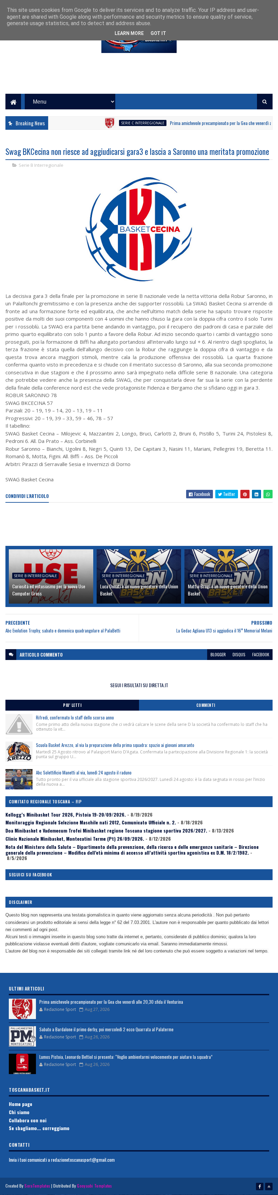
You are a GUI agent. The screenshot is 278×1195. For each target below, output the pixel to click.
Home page (20, 1103)
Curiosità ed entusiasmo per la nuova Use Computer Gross (48, 590)
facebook (260, 654)
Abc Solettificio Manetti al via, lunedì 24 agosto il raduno (84, 772)
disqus (239, 654)
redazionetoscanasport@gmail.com (83, 1159)
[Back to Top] (269, 1186)
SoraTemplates (37, 1186)
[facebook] (259, 1186)
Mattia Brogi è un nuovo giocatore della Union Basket (227, 590)
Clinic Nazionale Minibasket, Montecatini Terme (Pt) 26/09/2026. (74, 838)
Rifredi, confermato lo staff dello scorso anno (75, 717)
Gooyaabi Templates (94, 1186)
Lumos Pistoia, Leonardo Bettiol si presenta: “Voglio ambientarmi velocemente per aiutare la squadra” (126, 1056)
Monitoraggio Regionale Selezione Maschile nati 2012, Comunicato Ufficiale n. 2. (90, 822)
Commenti (205, 705)
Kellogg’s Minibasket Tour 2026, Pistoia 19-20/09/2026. (65, 814)
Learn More (129, 33)
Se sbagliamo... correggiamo (39, 1127)
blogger (218, 654)
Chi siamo (19, 1112)
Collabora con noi (27, 1120)
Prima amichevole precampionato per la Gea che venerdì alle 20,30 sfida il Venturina (111, 1001)
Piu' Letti (72, 705)
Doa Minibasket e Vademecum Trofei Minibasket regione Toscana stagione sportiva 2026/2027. (106, 830)
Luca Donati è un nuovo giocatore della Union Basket (139, 590)
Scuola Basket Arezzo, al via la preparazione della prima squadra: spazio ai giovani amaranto (115, 745)
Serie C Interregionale (126, 123)
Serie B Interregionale (41, 165)
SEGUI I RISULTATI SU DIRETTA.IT (139, 685)
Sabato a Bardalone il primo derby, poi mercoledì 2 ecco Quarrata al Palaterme (106, 1029)
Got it (158, 33)
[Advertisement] (139, 78)
